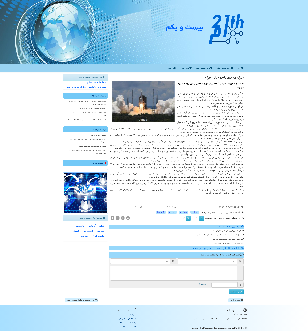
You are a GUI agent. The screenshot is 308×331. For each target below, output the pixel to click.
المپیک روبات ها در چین (98, 135)
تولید (101, 226)
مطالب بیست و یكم (130, 326)
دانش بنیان (185, 68)
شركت (183, 212)
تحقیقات (88, 231)
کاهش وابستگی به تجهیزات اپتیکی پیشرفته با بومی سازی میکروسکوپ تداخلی (87, 103)
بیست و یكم (184, 27)
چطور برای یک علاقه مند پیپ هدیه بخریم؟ (92, 146)
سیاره (194, 212)
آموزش (85, 235)
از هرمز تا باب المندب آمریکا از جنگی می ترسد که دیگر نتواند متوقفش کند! (218, 235)
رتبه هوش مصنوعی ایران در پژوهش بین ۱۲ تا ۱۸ (89, 108)
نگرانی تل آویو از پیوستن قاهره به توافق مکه (228, 230)
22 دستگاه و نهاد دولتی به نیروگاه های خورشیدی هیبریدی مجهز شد (87, 114)
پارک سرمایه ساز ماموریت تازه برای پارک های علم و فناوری (87, 119)
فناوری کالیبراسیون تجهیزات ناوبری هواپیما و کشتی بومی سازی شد (87, 141)
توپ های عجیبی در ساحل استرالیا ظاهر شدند (228, 243)
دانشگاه (76, 231)
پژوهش (171, 68)
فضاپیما (160, 212)
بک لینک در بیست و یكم (128, 318)
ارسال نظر (235, 292)
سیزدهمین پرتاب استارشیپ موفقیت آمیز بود (228, 239)
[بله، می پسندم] (201, 218)
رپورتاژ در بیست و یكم (128, 322)
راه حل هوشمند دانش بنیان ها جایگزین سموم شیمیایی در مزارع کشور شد (87, 152)
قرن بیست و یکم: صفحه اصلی (80, 300)
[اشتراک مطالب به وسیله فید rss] (112, 218)
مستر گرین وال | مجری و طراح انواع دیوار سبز (86, 87)
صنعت (232, 161)
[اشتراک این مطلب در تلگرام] (128, 218)
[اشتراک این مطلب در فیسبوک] (122, 218)
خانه (239, 68)
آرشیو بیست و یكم (224, 68)
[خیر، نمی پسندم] (188, 218)
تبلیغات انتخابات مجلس (96, 82)
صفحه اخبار (235, 300)
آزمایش (91, 226)
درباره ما (133, 314)
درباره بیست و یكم (203, 68)
